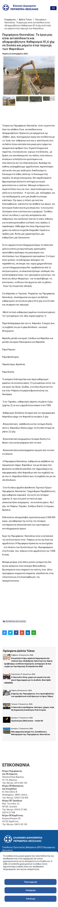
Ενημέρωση (10, 19)
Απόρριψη (31, 890)
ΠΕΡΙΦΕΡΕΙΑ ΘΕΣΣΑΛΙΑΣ (15, 621)
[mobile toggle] (53, 8)
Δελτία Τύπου (25, 19)
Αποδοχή (30, 899)
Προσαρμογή (30, 882)
